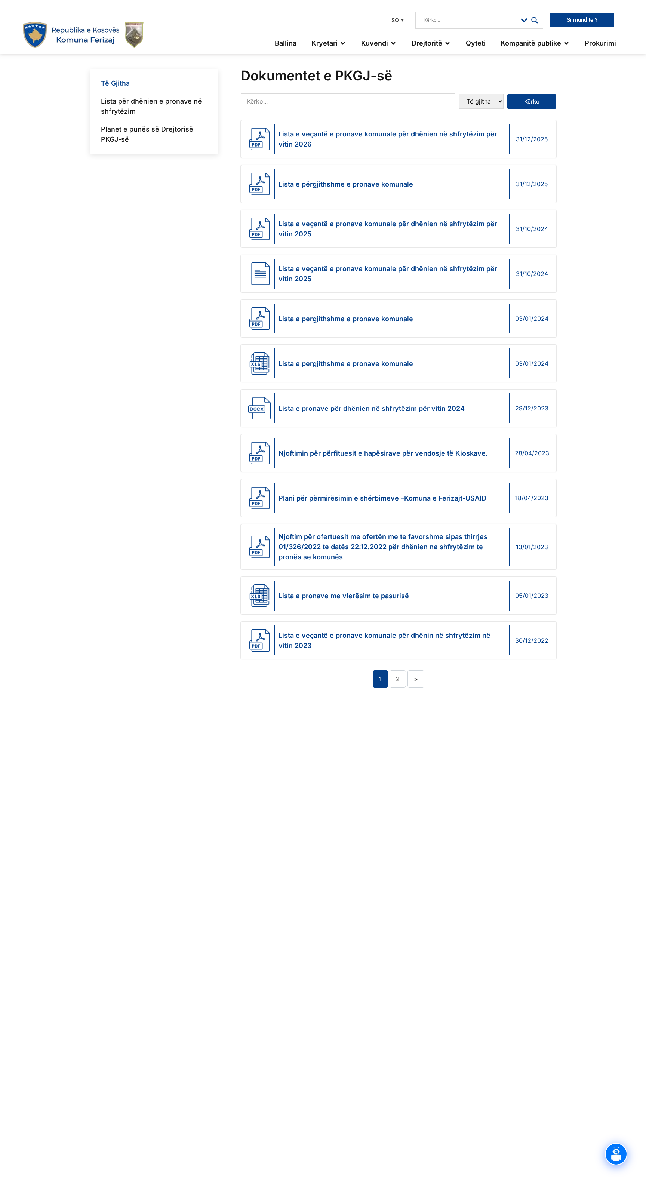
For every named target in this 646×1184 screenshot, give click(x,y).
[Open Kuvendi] (393, 43)
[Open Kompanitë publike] (566, 43)
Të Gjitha (115, 83)
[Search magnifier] (534, 20)
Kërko (531, 101)
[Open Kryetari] (342, 43)
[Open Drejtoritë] (447, 43)
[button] (396, 20)
